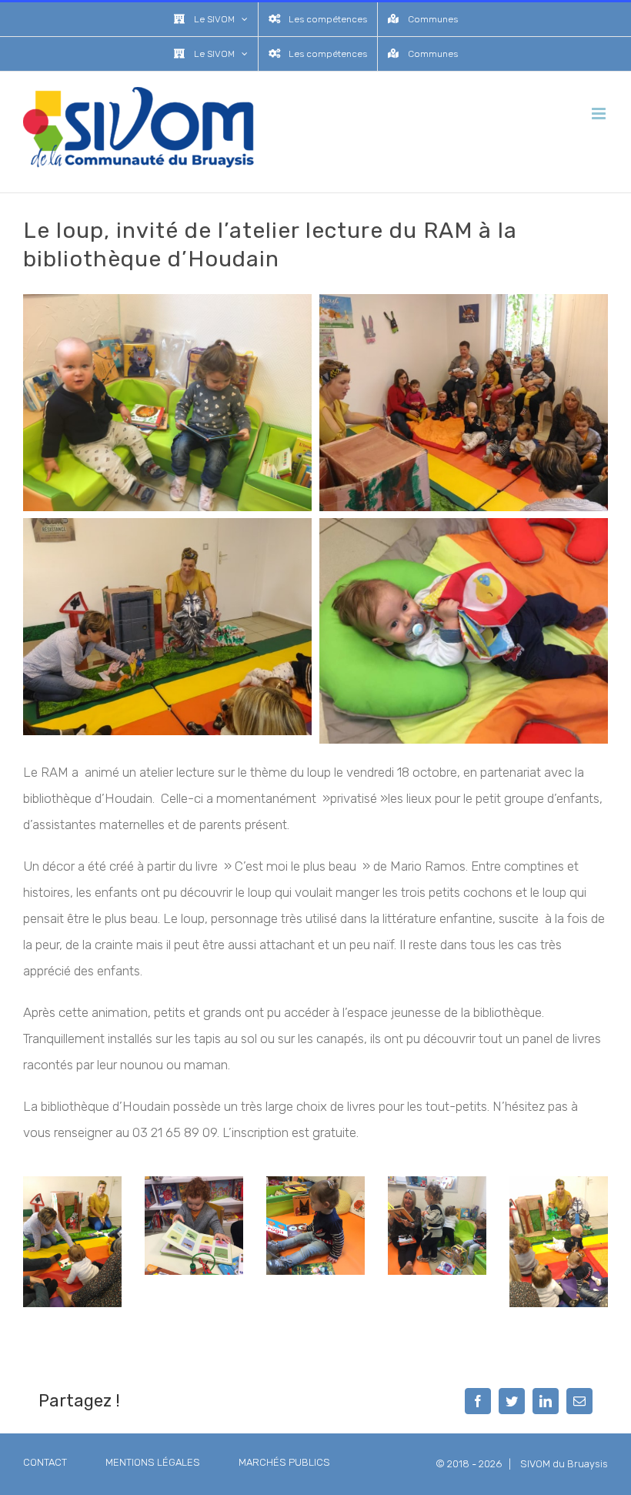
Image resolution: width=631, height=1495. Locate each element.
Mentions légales (152, 1462)
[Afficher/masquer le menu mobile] (600, 113)
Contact (45, 1462)
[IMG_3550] (437, 1182)
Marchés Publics (284, 1462)
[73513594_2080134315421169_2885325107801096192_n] (558, 1182)
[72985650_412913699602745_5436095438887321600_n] (72, 1182)
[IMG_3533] (315, 1182)
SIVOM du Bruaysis (564, 1464)
